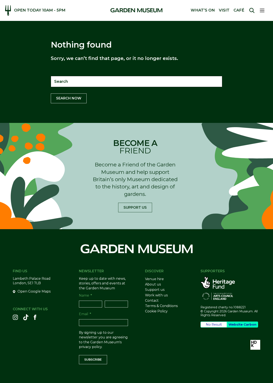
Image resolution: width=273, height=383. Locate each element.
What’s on (203, 10)
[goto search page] (252, 10)
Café (239, 10)
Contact (152, 301)
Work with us (156, 295)
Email (85, 314)
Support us (135, 207)
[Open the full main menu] (264, 10)
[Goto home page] (136, 10)
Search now (68, 98)
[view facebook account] (35, 317)
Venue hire (154, 279)
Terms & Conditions (161, 306)
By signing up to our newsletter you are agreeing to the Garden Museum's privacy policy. (103, 340)
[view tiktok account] (25, 317)
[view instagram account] (15, 317)
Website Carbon (242, 324)
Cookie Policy (156, 311)
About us (153, 284)
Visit (224, 10)
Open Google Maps (34, 291)
